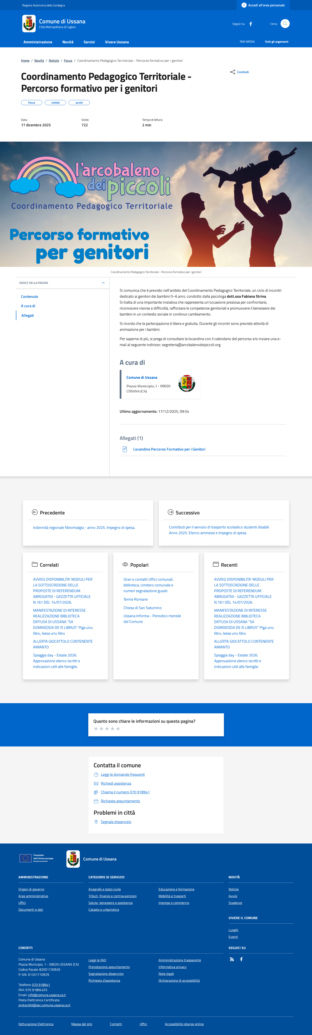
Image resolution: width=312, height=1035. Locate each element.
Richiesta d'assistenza (104, 980)
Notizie (54, 60)
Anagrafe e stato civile (105, 889)
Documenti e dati (30, 909)
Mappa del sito (81, 1024)
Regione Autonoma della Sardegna (43, 5)
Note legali (166, 973)
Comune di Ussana (141, 377)
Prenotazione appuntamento (109, 966)
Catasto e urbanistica (104, 909)
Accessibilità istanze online (184, 1024)
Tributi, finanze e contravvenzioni (113, 895)
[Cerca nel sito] (285, 23)
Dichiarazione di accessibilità (179, 980)
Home (25, 60)
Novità (39, 60)
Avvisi (233, 895)
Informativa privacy (173, 966)
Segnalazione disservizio (106, 973)
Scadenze (235, 902)
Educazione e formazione (176, 889)
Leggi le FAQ (97, 960)
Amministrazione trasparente (180, 960)
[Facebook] (249, 23)
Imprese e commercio (174, 902)
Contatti (116, 1024)
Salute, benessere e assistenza (111, 902)
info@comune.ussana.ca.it (47, 994)
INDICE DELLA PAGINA (33, 282)
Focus (68, 60)
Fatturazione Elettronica (35, 1024)
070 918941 (41, 984)
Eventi (233, 936)
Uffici (22, 902)
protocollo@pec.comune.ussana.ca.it (44, 1005)
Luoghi (233, 929)
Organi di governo (31, 889)
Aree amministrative (33, 895)
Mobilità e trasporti (172, 895)
